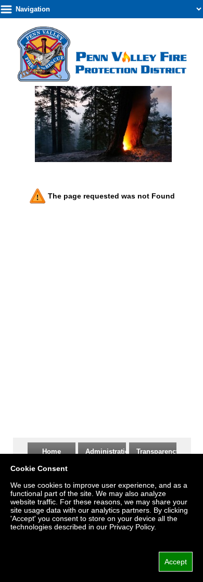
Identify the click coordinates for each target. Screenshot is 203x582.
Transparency (158, 451)
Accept (175, 562)
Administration (109, 451)
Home (51, 451)
